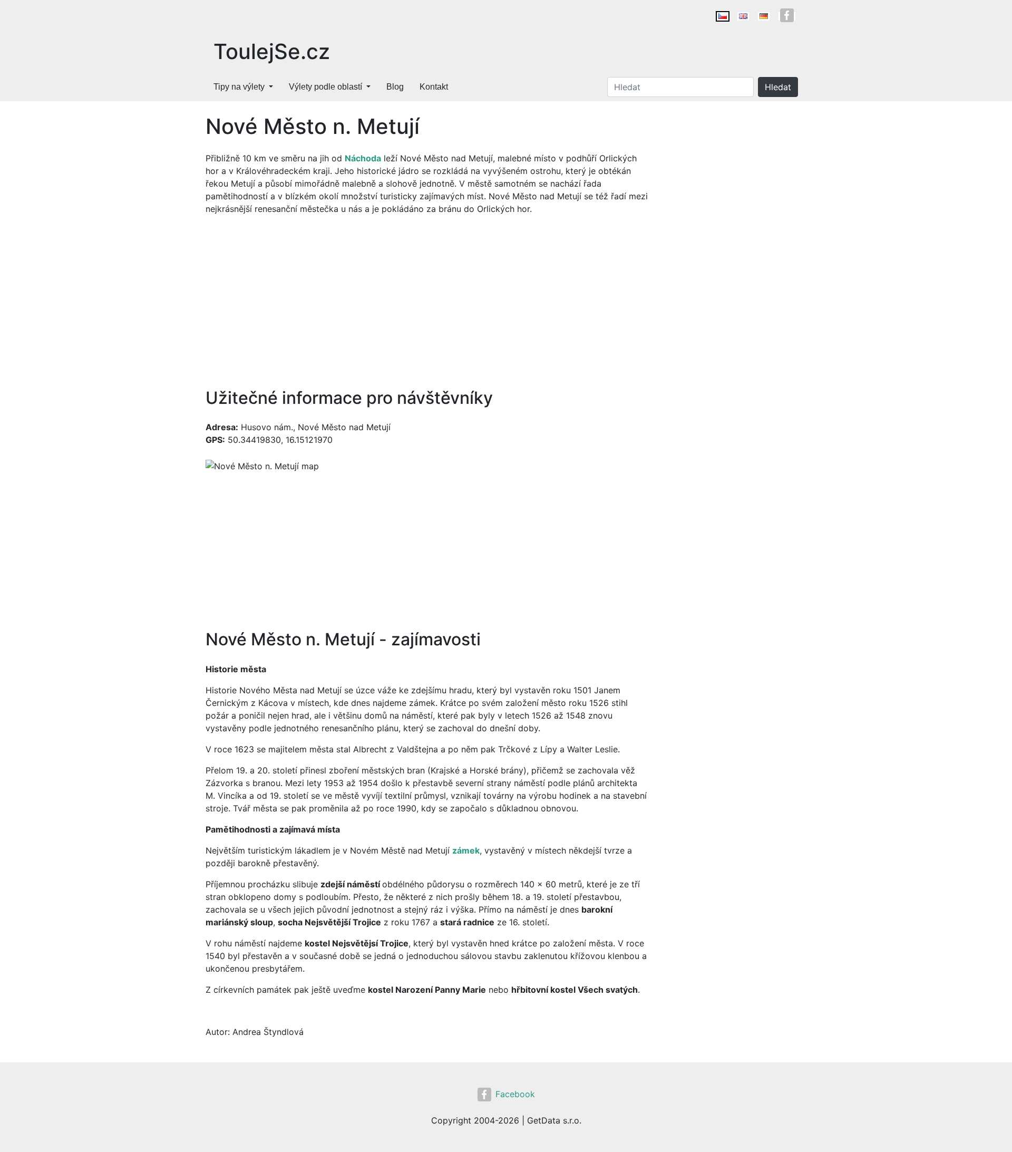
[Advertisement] (427, 301)
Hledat (778, 87)
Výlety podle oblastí (325, 86)
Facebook (515, 1094)
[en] (743, 16)
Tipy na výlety (239, 86)
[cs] (722, 16)
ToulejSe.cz (271, 51)
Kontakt (434, 86)
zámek (466, 850)
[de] (764, 16)
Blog (395, 86)
